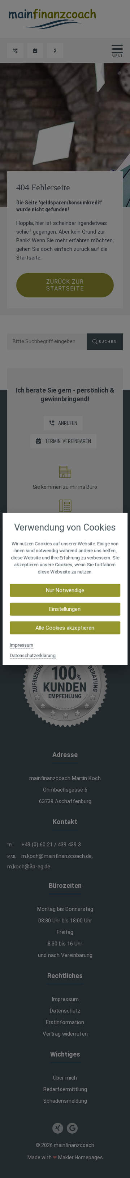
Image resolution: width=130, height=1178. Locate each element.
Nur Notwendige (65, 590)
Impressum (21, 645)
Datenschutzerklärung (33, 655)
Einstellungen (65, 609)
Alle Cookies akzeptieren (65, 628)
